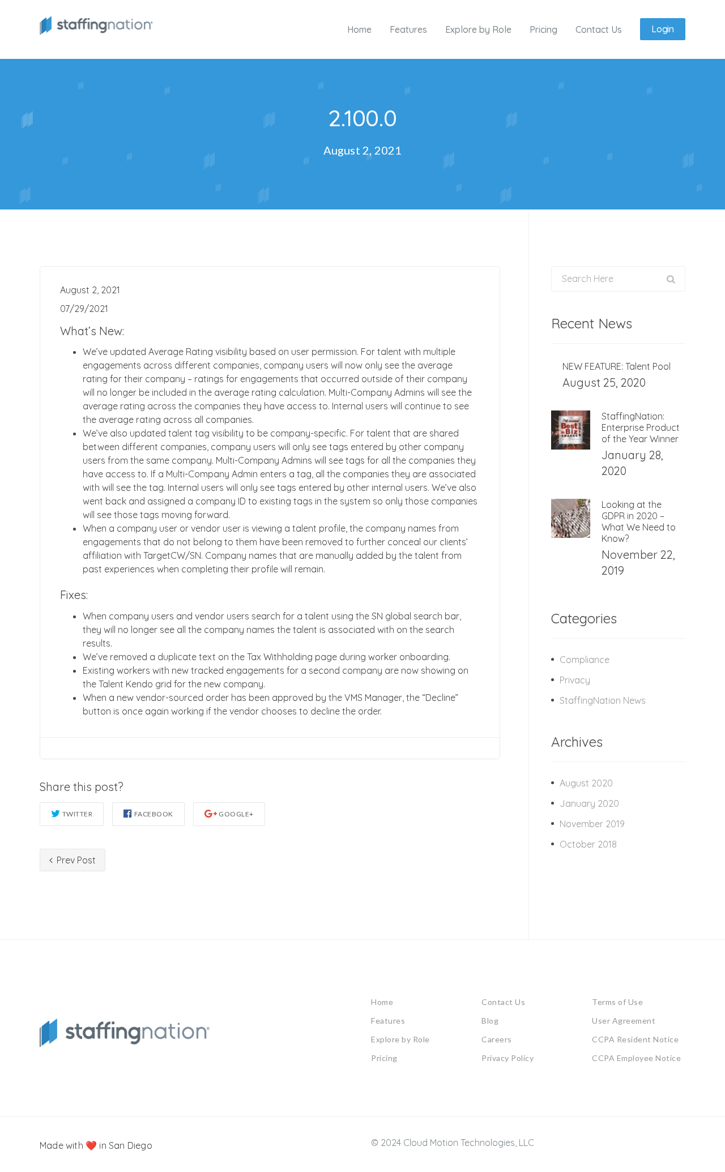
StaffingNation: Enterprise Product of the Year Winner (641, 427)
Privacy (575, 680)
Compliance (584, 659)
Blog (489, 1020)
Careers (496, 1039)
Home (382, 1002)
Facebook (153, 814)
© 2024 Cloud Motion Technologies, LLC (452, 1142)
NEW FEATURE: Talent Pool (616, 366)
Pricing (384, 1058)
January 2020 (589, 803)
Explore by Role (400, 1039)
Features (388, 1020)
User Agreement (623, 1020)
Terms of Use (617, 1002)
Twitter (77, 814)
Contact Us (503, 1002)
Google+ (236, 814)
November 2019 (592, 823)
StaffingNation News (603, 700)
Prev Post (75, 860)
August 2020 (586, 783)
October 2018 (588, 844)
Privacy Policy (507, 1058)
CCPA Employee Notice (636, 1058)
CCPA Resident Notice (635, 1039)
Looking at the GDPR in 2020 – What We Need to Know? (639, 521)
